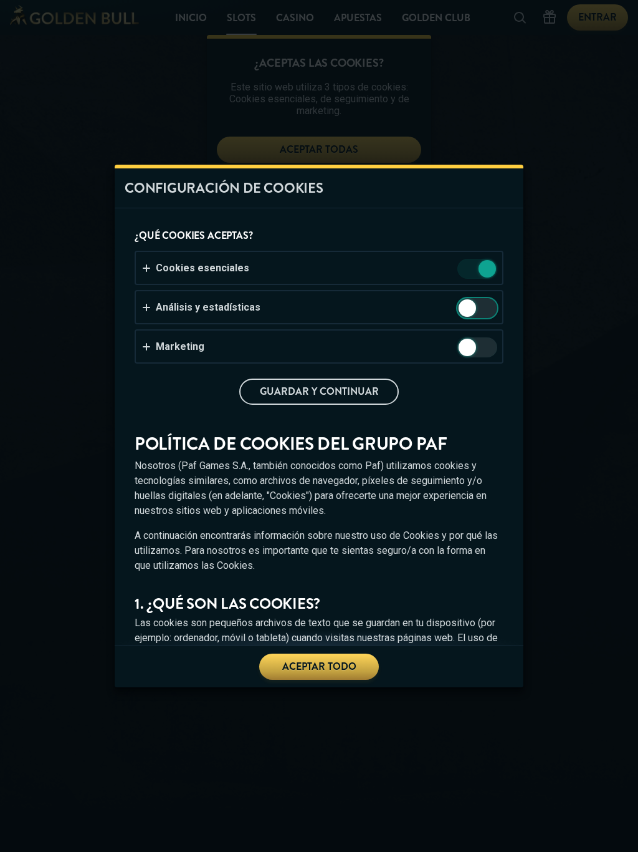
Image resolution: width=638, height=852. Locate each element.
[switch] (486, 270)
